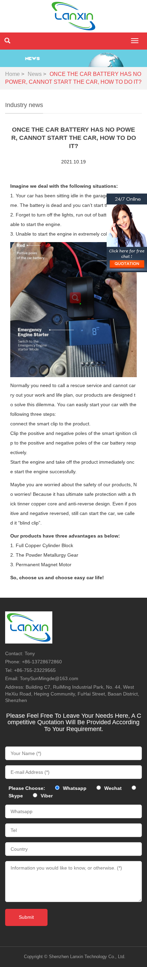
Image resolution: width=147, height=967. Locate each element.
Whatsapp (74, 788)
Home (12, 74)
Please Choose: (27, 788)
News (35, 74)
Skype (16, 795)
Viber (47, 795)
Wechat (113, 788)
